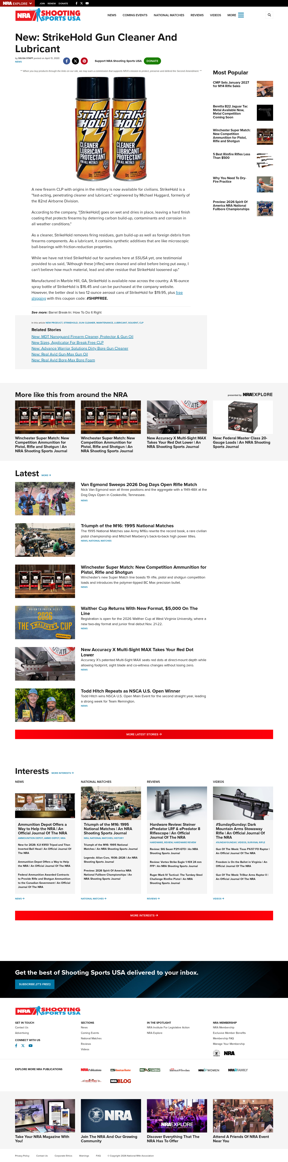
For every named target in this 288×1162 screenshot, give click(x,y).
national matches (101, 838)
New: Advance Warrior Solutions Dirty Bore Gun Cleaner (80, 348)
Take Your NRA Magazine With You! (42, 1139)
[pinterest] (84, 59)
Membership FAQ (223, 1038)
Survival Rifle (256, 842)
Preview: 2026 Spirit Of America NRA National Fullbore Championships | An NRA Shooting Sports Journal (108, 875)
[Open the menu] (241, 14)
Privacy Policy (22, 1156)
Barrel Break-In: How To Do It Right (75, 312)
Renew (52, 3)
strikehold (71, 322)
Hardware (156, 842)
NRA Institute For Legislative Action (168, 1027)
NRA (63, 838)
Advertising (22, 1033)
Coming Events (135, 15)
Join (42, 3)
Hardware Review (185, 842)
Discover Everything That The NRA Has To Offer (173, 1139)
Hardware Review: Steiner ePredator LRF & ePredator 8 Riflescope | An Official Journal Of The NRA (175, 830)
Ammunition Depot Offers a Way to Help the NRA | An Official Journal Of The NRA (42, 828)
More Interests (61, 773)
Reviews (197, 15)
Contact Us (21, 1027)
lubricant (120, 322)
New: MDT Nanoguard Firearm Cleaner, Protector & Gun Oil (82, 337)
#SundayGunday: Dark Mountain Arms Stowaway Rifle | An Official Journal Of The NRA (240, 830)
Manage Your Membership (229, 1044)
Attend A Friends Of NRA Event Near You (241, 1139)
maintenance (104, 322)
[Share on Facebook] (66, 59)
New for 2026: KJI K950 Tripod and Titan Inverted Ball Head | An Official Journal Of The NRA (44, 849)
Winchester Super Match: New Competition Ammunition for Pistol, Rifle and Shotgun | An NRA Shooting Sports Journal (42, 444)
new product (54, 322)
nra (86, 838)
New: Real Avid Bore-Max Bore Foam (63, 360)
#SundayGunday (226, 842)
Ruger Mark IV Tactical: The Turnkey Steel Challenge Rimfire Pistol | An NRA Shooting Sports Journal (176, 879)
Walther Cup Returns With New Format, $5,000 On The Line (139, 611)
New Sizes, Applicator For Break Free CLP (68, 342)
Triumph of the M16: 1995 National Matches (127, 525)
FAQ (98, 1156)
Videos (215, 15)
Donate (63, 3)
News (112, 15)
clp (141, 322)
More (45, 475)
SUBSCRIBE (35, 984)
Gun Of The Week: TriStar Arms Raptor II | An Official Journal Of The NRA (242, 877)
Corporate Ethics (63, 1156)
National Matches (169, 15)
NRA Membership (223, 1027)
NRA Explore (154, 1033)
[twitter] (75, 59)
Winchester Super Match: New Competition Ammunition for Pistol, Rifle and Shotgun (143, 570)
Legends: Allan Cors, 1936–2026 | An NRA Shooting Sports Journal (111, 860)
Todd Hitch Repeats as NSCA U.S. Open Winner (130, 691)
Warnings (84, 1156)
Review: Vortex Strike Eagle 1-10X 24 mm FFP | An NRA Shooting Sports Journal (176, 864)
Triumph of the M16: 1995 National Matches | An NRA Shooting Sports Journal (108, 828)
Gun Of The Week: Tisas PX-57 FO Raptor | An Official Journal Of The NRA (243, 851)
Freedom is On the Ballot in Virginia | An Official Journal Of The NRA (241, 864)
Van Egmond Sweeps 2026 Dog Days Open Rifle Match (139, 484)
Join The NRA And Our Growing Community (109, 1139)
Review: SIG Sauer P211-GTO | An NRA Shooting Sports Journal (174, 851)
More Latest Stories (159, 734)
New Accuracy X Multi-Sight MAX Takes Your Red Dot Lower (137, 652)
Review (168, 842)
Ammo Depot (51, 838)
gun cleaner (87, 322)
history (119, 838)
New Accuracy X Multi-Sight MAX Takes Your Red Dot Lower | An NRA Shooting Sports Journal (176, 442)
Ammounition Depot (30, 838)
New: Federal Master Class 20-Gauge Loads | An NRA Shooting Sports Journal (241, 442)
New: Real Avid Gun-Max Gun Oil (60, 354)
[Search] (269, 15)
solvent (133, 322)
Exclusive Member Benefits (229, 1033)
